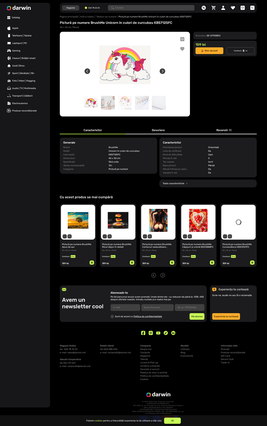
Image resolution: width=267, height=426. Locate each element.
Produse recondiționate (233, 352)
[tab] (13, 17)
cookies (98, 420)
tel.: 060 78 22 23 (68, 349)
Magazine (70, 8)
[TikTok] (166, 333)
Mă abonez (197, 316)
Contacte (145, 352)
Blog (183, 352)
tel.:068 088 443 (108, 349)
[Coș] (213, 8)
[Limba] (252, 8)
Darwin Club (227, 359)
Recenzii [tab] (224, 130)
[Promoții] (204, 8)
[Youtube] (158, 333)
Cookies (144, 379)
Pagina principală (69, 16)
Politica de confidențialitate (148, 316)
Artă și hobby (87, 16)
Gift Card (225, 356)
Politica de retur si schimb (153, 372)
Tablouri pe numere (106, 16)
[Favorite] (233, 8)
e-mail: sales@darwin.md (73, 352)
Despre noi (145, 349)
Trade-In (225, 362)
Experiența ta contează (226, 316)
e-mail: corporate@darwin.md (75, 366)
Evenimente (187, 356)
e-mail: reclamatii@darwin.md (115, 352)
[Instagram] (151, 333)
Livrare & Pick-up (149, 362)
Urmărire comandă (150, 366)
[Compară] (243, 8)
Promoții (225, 349)
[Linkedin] (173, 333)
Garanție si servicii (149, 369)
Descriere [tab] (158, 130)
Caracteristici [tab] (93, 130)
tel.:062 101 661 (68, 363)
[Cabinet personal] (223, 8)
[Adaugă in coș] (92, 263)
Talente (144, 359)
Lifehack (185, 349)
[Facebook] (143, 333)
